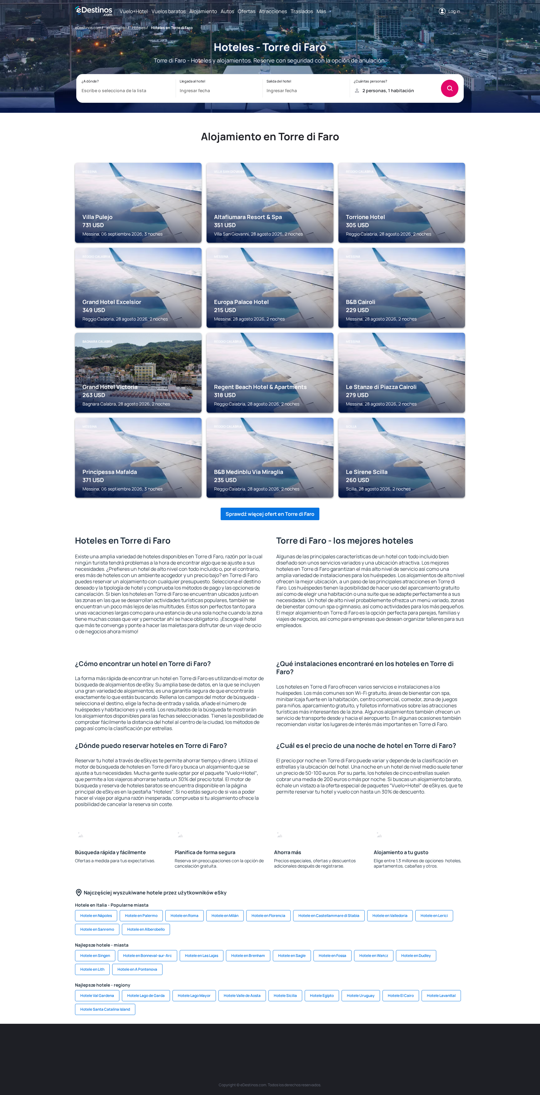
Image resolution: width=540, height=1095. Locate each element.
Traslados (302, 11)
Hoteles (139, 27)
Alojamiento (203, 11)
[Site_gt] (392, 1042)
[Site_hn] (410, 1042)
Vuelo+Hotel (134, 11)
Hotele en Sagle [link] (292, 955)
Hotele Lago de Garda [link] (146, 995)
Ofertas (246, 11)
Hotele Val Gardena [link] (97, 995)
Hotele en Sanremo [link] (97, 929)
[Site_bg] (148, 1042)
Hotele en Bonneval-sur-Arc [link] (147, 955)
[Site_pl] (167, 1042)
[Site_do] (317, 1042)
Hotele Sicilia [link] (285, 995)
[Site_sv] (354, 1042)
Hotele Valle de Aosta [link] (242, 995)
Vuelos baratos (169, 11)
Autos (227, 11)
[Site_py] (429, 1042)
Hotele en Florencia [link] (268, 915)
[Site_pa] (335, 1042)
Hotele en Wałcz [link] (373, 955)
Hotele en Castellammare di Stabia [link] (328, 915)
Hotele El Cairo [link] (401, 995)
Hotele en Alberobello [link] (146, 929)
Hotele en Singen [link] (95, 955)
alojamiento (116, 27)
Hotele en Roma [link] (184, 915)
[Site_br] (110, 1042)
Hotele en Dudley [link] (416, 955)
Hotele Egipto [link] (322, 995)
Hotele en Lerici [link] (434, 915)
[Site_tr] (204, 1042)
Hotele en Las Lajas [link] (201, 955)
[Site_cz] (223, 1042)
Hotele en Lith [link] (92, 969)
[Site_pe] (185, 1042)
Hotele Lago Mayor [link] (194, 995)
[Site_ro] (129, 1042)
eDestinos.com (88, 27)
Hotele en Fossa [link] (332, 955)
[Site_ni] (373, 1042)
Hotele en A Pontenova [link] (137, 969)
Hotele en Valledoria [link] (390, 915)
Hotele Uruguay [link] (361, 995)
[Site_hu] (279, 1042)
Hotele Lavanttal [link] (441, 995)
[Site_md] (242, 1042)
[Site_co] (298, 1042)
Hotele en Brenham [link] (248, 955)
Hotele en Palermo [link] (141, 915)
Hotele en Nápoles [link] (96, 915)
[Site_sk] (260, 1042)
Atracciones (273, 11)
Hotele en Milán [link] (225, 915)
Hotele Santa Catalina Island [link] (105, 1009)
